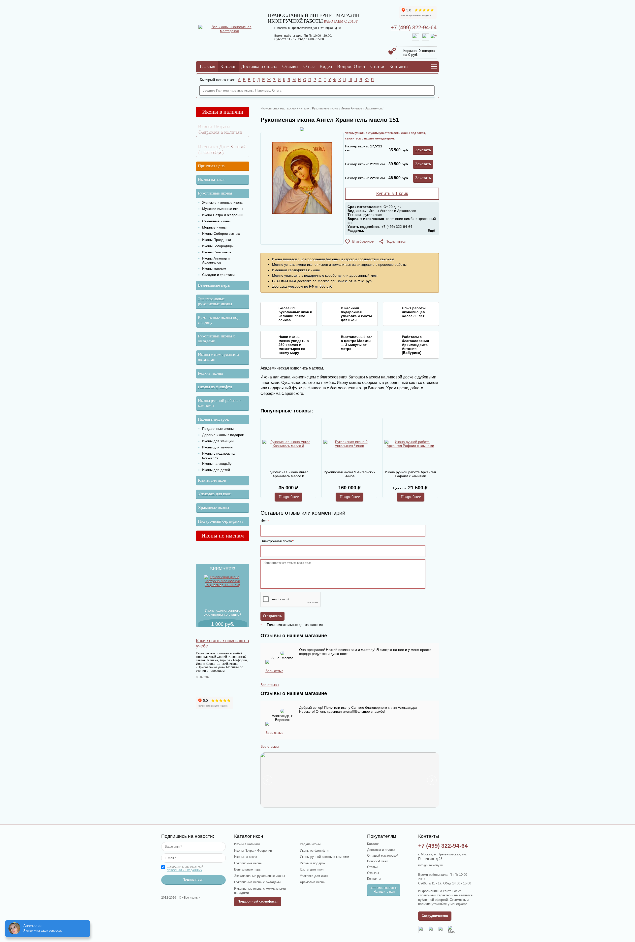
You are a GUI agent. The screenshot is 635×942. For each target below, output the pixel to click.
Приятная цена (211, 166)
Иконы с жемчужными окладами (218, 357)
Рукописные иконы (215, 193)
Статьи (377, 66)
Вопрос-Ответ (351, 66)
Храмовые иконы (213, 507)
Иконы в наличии (222, 112)
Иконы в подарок (213, 419)
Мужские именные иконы (222, 209)
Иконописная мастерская (278, 108)
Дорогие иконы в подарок (223, 435)
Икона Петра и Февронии (222, 215)
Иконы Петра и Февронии (253, 850)
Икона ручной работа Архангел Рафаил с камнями (410, 474)
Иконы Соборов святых (221, 234)
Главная (207, 66)
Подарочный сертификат (220, 521)
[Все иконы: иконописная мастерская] (229, 31)
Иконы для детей (216, 470)
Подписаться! (193, 879)
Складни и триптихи (218, 275)
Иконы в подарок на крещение (218, 455)
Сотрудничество (435, 916)
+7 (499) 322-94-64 (414, 27)
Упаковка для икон (214, 494)
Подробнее (289, 496)
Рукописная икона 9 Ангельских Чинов (349, 474)
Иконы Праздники (216, 240)
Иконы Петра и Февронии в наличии (220, 129)
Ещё (431, 231)
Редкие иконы (210, 373)
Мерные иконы (214, 227)
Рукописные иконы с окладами (216, 338)
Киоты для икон (212, 480)
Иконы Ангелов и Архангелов (216, 260)
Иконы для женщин (218, 441)
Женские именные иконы (222, 202)
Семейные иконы (216, 221)
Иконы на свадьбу (216, 464)
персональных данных (184, 870)
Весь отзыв (274, 671)
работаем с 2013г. (341, 21)
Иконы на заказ (211, 179)
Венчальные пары (214, 285)
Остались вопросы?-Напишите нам (384, 889)
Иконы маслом (214, 268)
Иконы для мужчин (217, 447)
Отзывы (290, 66)
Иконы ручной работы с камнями (219, 403)
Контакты (399, 66)
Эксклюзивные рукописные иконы (215, 301)
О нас (309, 66)
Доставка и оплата (259, 66)
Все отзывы (269, 685)
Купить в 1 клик (392, 193)
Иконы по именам (222, 536)
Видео (325, 66)
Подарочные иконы (218, 429)
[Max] (434, 37)
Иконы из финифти (215, 387)
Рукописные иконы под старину (219, 320)
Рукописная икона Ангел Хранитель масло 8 (288, 474)
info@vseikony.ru (430, 865)
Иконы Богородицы (217, 246)
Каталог (228, 66)
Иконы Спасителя (216, 252)
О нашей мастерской (382, 855)
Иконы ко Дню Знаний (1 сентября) (222, 149)
